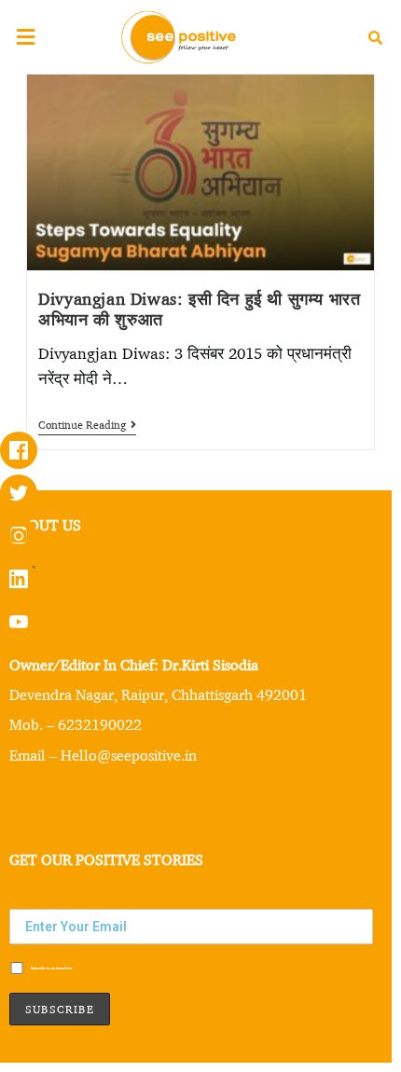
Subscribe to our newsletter (51, 967)
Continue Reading (87, 425)
